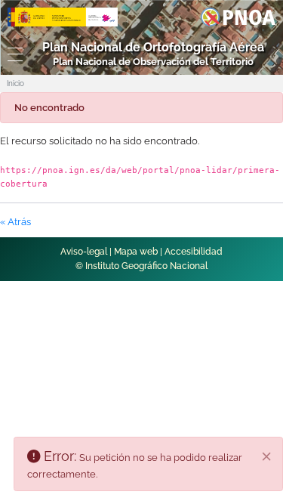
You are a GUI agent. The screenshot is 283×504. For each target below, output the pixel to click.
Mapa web (136, 251)
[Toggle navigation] (11, 54)
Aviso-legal (83, 251)
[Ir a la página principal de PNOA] (238, 16)
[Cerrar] (266, 456)
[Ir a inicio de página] (253, 262)
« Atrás (15, 221)
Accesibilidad (194, 251)
